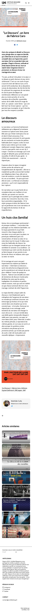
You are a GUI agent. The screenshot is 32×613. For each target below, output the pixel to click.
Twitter (6, 591)
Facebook (7, 589)
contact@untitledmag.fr (9, 600)
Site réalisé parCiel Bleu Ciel (25, 609)
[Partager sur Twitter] (17, 45)
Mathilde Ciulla (21, 41)
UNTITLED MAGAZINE (11, 3)
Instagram (7, 587)
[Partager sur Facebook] (15, 45)
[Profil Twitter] (12, 406)
